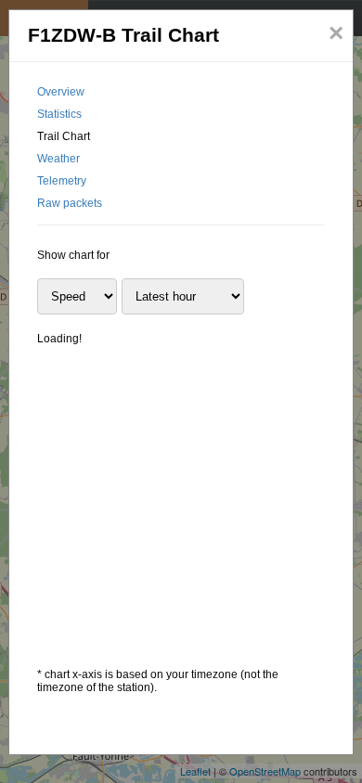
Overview (60, 91)
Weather (58, 158)
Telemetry (61, 180)
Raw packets (69, 203)
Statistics (59, 114)
